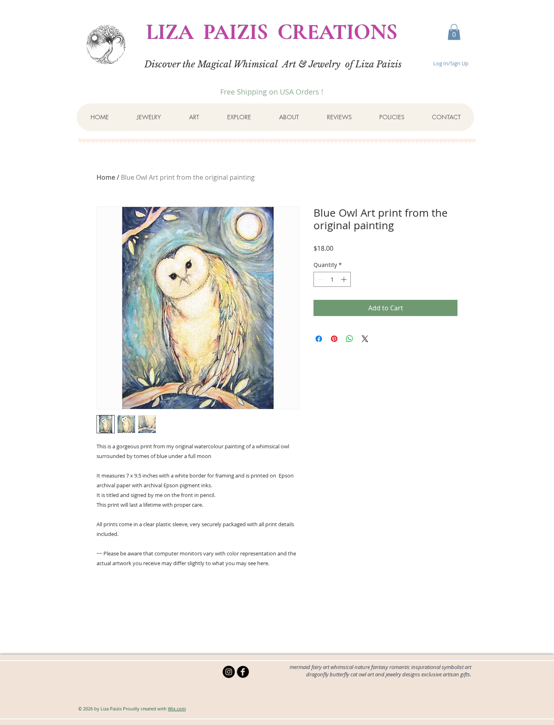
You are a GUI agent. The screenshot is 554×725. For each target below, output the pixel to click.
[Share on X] (365, 339)
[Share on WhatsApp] (349, 339)
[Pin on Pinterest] (334, 339)
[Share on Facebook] (319, 339)
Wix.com (177, 709)
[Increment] (344, 279)
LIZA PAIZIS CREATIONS (271, 32)
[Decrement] (320, 279)
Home (106, 177)
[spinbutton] (332, 279)
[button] (454, 32)
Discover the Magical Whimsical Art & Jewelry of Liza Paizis (273, 64)
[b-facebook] (243, 672)
